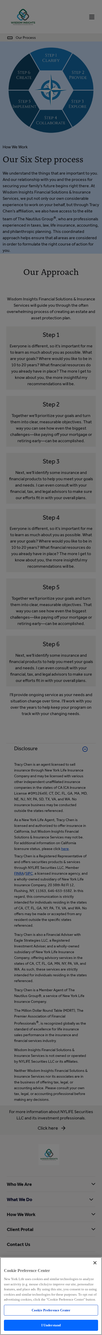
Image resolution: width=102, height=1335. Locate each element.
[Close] (95, 1263)
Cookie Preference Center (51, 1310)
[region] (51, 1296)
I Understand (51, 1325)
